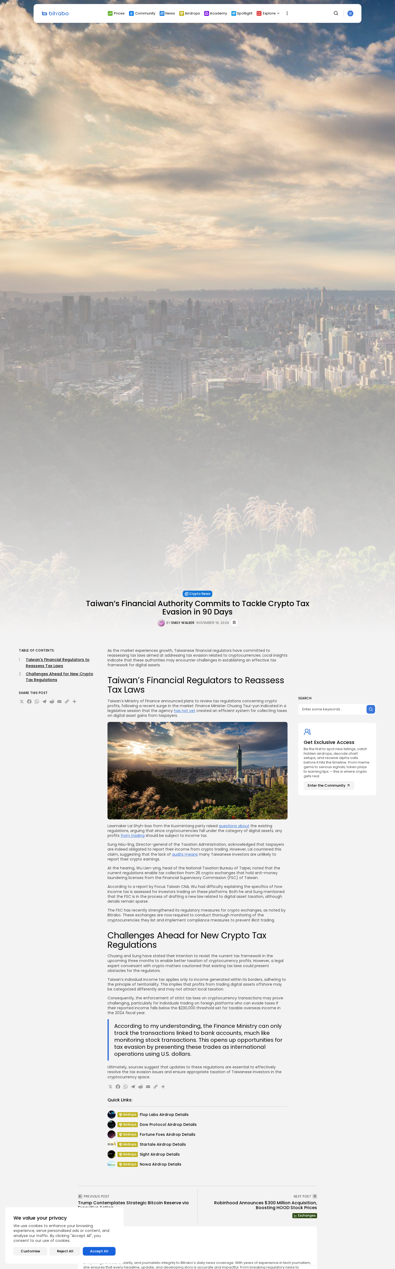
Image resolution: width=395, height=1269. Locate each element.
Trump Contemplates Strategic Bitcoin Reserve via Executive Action (133, 1205)
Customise (30, 1251)
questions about (234, 826)
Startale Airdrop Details (163, 1144)
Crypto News (199, 593)
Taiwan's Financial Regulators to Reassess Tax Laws (57, 662)
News (170, 13)
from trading (133, 835)
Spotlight (244, 13)
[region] (64, 1235)
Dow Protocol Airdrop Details (168, 1124)
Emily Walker (182, 622)
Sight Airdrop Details (160, 1154)
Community (145, 13)
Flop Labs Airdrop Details (164, 1114)
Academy (218, 13)
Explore (269, 13)
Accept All (99, 1251)
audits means (185, 854)
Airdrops (192, 13)
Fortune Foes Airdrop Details (167, 1134)
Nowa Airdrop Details (160, 1164)
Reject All (65, 1251)
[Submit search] (371, 709)
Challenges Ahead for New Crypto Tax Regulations (59, 676)
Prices (119, 13)
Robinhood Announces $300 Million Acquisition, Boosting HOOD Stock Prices (265, 1205)
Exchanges (307, 1215)
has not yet (184, 710)
